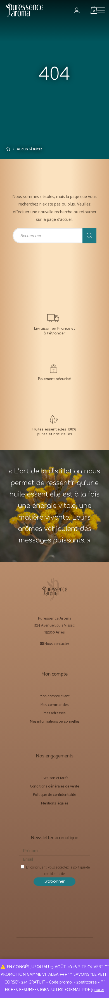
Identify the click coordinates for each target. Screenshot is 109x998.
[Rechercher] (89, 235)
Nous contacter (56, 644)
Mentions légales (54, 803)
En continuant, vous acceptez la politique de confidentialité (57, 871)
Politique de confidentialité (54, 795)
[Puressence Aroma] (27, 12)
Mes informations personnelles (54, 721)
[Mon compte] (80, 11)
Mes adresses (54, 713)
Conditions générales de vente (54, 786)
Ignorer (97, 989)
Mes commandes (54, 705)
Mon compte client (55, 696)
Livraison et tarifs (54, 778)
